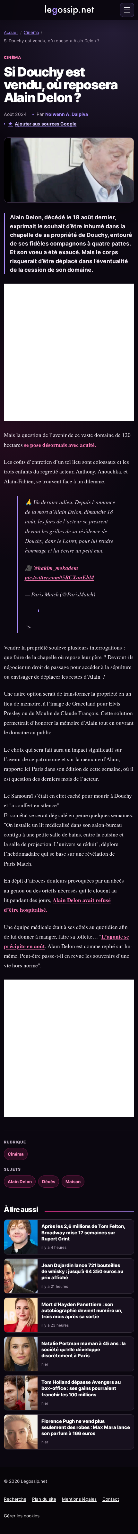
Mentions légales (79, 1499)
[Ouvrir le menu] (127, 10)
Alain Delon (20, 1181)
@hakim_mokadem (55, 568)
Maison (73, 1181)
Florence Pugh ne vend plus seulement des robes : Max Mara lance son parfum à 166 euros (85, 1427)
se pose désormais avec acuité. (60, 445)
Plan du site (44, 1499)
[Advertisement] (69, 352)
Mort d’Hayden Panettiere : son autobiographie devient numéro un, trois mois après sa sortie (81, 1311)
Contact (110, 1499)
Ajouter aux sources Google (45, 123)
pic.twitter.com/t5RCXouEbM (59, 577)
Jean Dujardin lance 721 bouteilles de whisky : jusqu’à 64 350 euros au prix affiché (82, 1271)
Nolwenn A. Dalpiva (66, 114)
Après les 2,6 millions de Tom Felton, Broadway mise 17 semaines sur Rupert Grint (83, 1232)
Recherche (15, 1499)
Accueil (11, 32)
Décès (48, 1181)
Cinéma (31, 32)
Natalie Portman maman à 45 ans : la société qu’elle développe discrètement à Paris (83, 1350)
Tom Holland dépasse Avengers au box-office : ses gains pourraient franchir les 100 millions (81, 1388)
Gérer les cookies (21, 1515)
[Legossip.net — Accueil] (69, 10)
